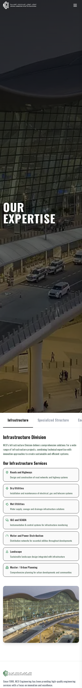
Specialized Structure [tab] (53, 420)
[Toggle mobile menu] (75, 5)
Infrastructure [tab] (18, 420)
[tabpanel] (41, 538)
